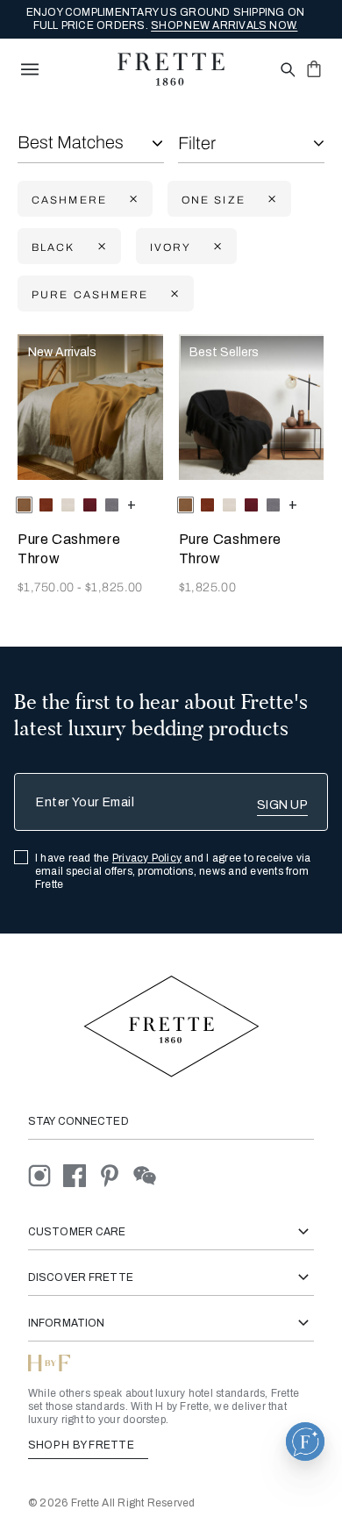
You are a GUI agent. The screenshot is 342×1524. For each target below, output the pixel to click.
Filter (197, 143)
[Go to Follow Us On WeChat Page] (149, 1174)
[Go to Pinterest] (115, 1174)
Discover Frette (80, 1277)
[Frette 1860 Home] (171, 69)
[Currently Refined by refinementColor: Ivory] (216, 247)
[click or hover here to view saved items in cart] (313, 68)
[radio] (46, 505)
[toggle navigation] (30, 69)
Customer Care (77, 1232)
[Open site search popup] (286, 71)
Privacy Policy (147, 858)
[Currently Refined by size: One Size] (270, 199)
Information (66, 1323)
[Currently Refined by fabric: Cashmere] (131, 199)
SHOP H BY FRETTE (82, 1445)
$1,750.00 (47, 587)
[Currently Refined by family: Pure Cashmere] (173, 294)
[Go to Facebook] (80, 1174)
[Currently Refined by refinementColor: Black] (100, 247)
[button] (305, 1441)
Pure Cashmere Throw (69, 549)
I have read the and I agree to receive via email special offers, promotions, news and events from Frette (173, 871)
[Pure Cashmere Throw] (90, 407)
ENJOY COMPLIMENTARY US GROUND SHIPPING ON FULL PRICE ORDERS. (165, 19)
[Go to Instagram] (45, 1174)
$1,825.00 (114, 587)
